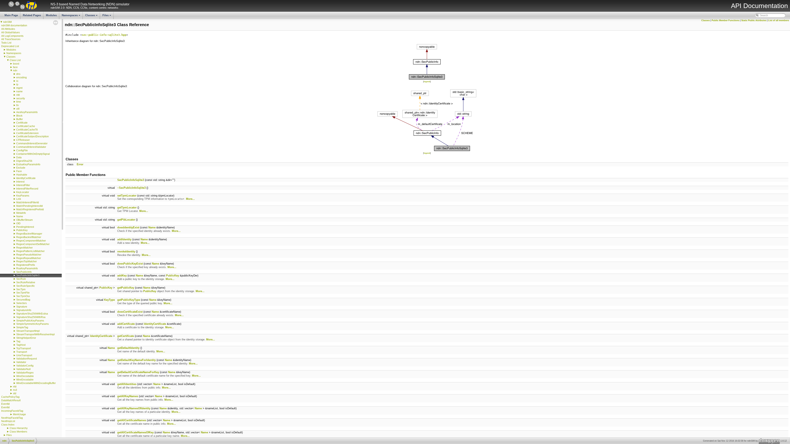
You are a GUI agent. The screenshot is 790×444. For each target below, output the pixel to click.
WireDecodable (25, 376)
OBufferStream (24, 220)
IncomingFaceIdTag (12, 410)
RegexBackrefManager (29, 233)
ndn (15, 70)
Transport (21, 351)
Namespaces (71, 16)
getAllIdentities (126, 384)
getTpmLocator (127, 207)
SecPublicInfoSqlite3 (28, 275)
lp (17, 84)
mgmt (19, 88)
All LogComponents (12, 36)
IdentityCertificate (26, 178)
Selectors (21, 303)
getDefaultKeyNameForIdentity (136, 360)
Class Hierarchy (19, 428)
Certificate (22, 122)
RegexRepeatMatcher (28, 258)
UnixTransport (24, 355)
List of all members (778, 20)
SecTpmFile (23, 292)
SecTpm (21, 289)
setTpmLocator (126, 195)
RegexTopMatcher (26, 261)
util (18, 108)
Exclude (20, 167)
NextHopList (8, 421)
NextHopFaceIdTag (12, 417)
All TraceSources (10, 39)
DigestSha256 (24, 161)
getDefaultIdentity (128, 347)
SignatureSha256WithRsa (30, 317)
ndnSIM (7, 22)
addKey (122, 275)
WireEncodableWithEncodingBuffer (36, 383)
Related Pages (32, 15)
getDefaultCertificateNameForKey (138, 372)
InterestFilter (23, 185)
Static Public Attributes (753, 20)
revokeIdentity (126, 251)
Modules (51, 15)
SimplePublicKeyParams (30, 320)
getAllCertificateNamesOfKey (135, 432)
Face (19, 171)
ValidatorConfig (25, 365)
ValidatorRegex (25, 372)
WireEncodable (25, 379)
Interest (20, 181)
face (15, 67)
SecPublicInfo (24, 272)
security (20, 98)
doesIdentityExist (128, 227)
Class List (15, 60)
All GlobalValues (10, 32)
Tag (18, 341)
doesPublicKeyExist (130, 263)
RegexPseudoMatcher (28, 254)
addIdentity (124, 239)
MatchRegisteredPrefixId (30, 209)
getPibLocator (126, 219)
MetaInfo (21, 213)
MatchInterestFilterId (27, 202)
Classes (91, 16)
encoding (21, 77)
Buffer (19, 119)
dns (18, 74)
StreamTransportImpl (28, 331)
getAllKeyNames (127, 396)
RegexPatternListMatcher (30, 251)
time (18, 101)
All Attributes (8, 29)
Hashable (21, 174)
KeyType (109, 299)
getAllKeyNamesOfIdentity (133, 408)
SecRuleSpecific (25, 285)
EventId (5, 403)
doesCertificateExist (130, 311)
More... (190, 198)
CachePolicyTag (10, 396)
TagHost (21, 344)
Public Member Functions (725, 20)
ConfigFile (22, 150)
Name (19, 216)
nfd (18, 95)
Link (18, 199)
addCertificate (126, 323)
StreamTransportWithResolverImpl (35, 334)
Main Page (11, 15)
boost (16, 63)
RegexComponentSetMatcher (33, 244)
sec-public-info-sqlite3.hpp (104, 34)
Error (80, 164)
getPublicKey (125, 287)
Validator (21, 362)
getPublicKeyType (128, 299)
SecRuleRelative (25, 282)
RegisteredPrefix (25, 265)
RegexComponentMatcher (31, 240)
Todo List (6, 42)
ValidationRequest (26, 358)
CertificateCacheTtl (27, 129)
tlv (17, 105)
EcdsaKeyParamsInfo (28, 164)
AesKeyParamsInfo (27, 112)
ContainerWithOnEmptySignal (33, 154)
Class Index (7, 424)
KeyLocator (22, 192)
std (14, 393)
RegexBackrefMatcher (28, 237)
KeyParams (22, 195)
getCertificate (125, 336)
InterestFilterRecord (27, 188)
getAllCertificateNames (131, 420)
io (17, 81)
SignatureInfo (23, 310)
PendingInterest (25, 226)
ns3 (15, 389)
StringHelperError (26, 337)
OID (18, 223)
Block (19, 115)
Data (19, 157)
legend (427, 82)
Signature (21, 306)
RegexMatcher (24, 247)
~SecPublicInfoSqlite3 (131, 187)
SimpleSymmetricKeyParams (32, 324)
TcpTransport (23, 348)
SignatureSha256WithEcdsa (32, 313)
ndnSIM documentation (14, 25)
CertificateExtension (27, 133)
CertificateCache (25, 126)
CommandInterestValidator (31, 147)
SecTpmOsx (23, 296)
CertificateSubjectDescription (32, 136)
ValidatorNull (23, 369)
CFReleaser (23, 140)
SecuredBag (23, 299)
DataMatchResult (11, 400)
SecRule (21, 279)
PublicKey (22, 230)
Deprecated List (10, 46)
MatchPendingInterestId (29, 206)
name (19, 91)
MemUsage (19, 414)
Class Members (18, 431)
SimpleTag (22, 327)
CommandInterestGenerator (32, 143)
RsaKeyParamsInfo (27, 268)
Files (107, 16)
